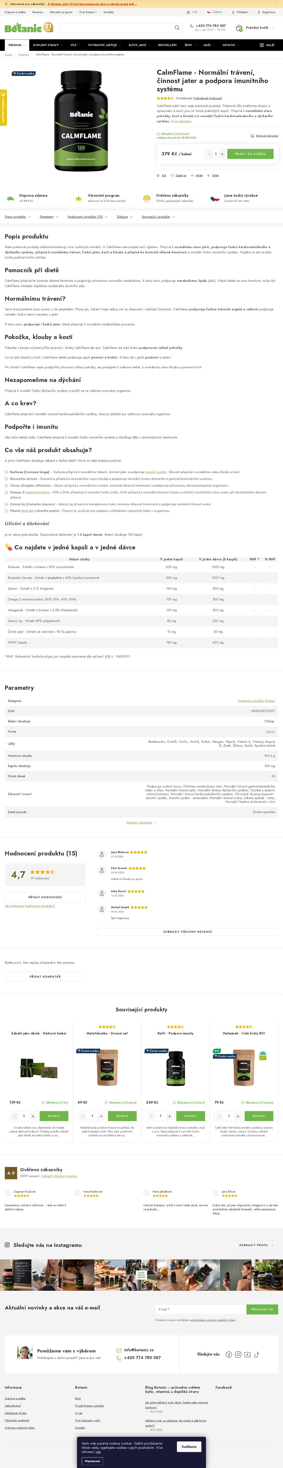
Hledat (177, 28)
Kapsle (270, 731)
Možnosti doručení (267, 136)
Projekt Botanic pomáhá (89, 1406)
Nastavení (92, 1461)
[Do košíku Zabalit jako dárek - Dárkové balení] (54, 1116)
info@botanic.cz (139, 1350)
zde (98, 1452)
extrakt (28, 511)
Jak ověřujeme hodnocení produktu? (30, 906)
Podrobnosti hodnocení (208, 98)
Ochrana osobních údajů (20, 1428)
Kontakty (109, 12)
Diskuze (122, 217)
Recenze (38, 12)
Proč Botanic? (88, 12)
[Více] (267, 45)
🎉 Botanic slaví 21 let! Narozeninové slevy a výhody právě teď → (92, 4)
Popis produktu (15, 217)
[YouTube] (247, 1354)
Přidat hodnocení (45, 897)
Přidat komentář (45, 977)
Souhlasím (189, 1446)
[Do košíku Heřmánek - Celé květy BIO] (259, 1116)
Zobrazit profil (254, 1245)
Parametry (47, 217)
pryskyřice (55, 578)
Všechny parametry (139, 822)
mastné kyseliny (37, 492)
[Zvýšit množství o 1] (222, 154)
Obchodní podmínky (17, 1420)
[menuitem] (17, 45)
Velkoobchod (13, 1406)
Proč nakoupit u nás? (87, 1420)
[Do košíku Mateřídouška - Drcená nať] (122, 1116)
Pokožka (17, 336)
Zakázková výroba (16, 1413)
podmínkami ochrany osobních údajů (213, 1320)
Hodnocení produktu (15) (85, 217)
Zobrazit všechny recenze (187, 932)
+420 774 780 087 (210, 26)
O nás (78, 1413)
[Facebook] (229, 1354)
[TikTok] (257, 1354)
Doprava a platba (15, 12)
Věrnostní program (61, 12)
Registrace (269, 12)
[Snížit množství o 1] (209, 154)
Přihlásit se (262, 1309)
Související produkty (156, 217)
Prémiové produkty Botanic (256, 701)
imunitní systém (156, 472)
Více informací (181, 121)
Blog (78, 1398)
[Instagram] (238, 1354)
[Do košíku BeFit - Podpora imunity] (190, 1116)
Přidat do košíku (250, 154)
